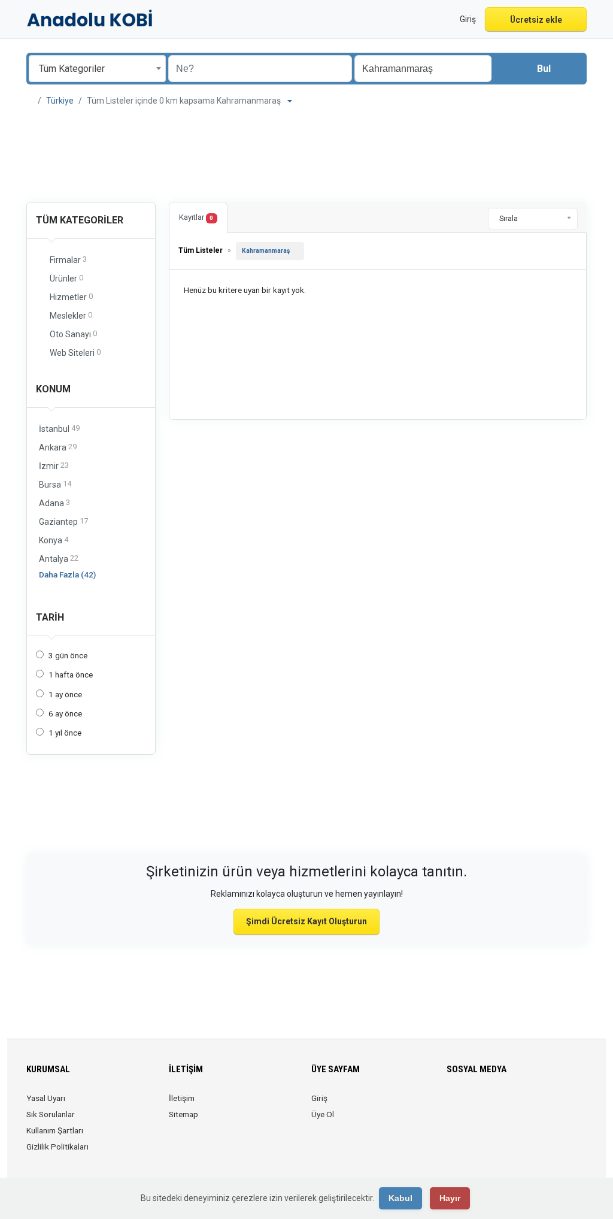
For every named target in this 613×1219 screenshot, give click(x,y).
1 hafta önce (70, 674)
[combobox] (97, 68)
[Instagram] (487, 1105)
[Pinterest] (521, 1105)
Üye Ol (322, 1114)
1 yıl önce (64, 732)
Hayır (449, 1198)
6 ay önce (65, 713)
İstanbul (59, 429)
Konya (53, 540)
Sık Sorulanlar (50, 1114)
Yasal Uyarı (45, 1098)
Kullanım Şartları (54, 1130)
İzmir (54, 466)
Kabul (400, 1198)
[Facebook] (454, 1105)
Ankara (58, 447)
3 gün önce (67, 655)
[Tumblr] (554, 1105)
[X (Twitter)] (470, 1105)
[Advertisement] (306, 156)
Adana (54, 503)
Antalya (58, 558)
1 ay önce (65, 694)
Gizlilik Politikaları (57, 1146)
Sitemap (183, 1114)
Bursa (55, 484)
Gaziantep (63, 521)
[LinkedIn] (504, 1105)
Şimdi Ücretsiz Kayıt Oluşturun (306, 921)
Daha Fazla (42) (67, 574)
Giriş (319, 1098)
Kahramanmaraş (266, 251)
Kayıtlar (196, 217)
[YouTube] (537, 1105)
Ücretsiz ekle (536, 20)
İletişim (182, 1098)
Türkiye (60, 100)
